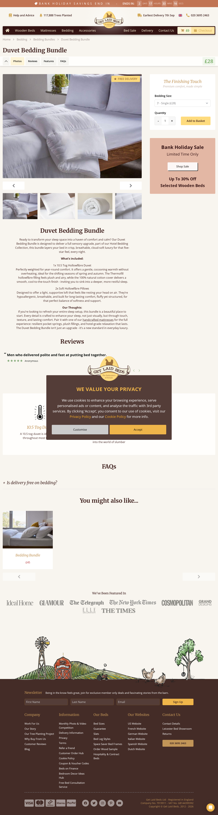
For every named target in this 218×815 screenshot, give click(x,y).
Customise (80, 429)
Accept (138, 429)
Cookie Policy (115, 416)
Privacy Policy (80, 416)
